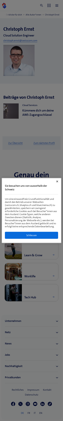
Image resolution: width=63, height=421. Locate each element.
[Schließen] (57, 181)
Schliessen (31, 235)
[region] (31, 210)
